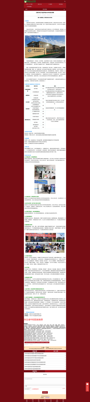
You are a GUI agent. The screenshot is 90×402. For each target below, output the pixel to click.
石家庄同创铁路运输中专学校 (30, 340)
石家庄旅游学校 (27, 332)
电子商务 (36, 88)
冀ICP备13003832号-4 (45, 396)
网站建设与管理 (36, 119)
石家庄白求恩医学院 (28, 333)
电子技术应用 (36, 101)
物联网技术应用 (36, 113)
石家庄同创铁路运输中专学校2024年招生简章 (54, 348)
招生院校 (45, 9)
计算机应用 (35, 95)
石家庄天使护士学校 (28, 336)
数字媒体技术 (36, 124)
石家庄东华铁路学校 (28, 339)
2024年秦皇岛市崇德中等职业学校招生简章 (36, 348)
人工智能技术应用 (35, 111)
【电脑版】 (42, 397)
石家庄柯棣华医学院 (28, 335)
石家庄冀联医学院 (27, 334)
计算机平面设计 (36, 108)
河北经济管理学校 (27, 330)
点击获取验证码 (35, 389)
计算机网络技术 (36, 91)
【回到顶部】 (47, 397)
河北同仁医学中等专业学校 (29, 337)
